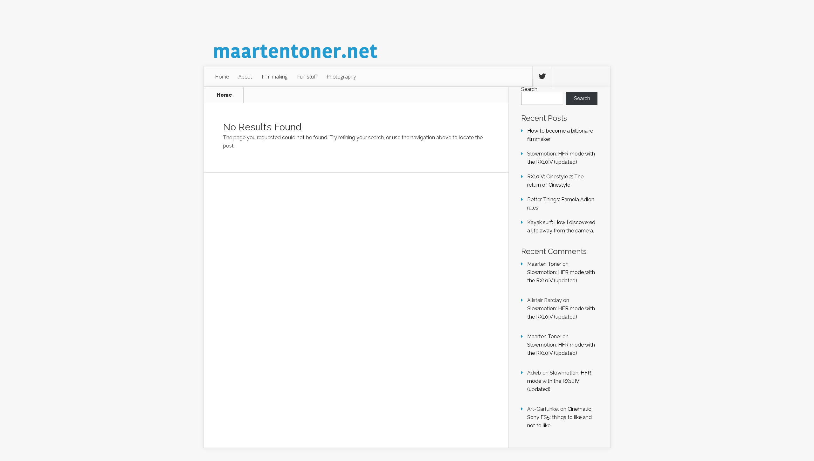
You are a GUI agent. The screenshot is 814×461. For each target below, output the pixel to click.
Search (529, 89)
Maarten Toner (544, 264)
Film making (274, 76)
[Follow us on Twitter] (542, 76)
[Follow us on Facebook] (561, 76)
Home (222, 76)
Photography (341, 76)
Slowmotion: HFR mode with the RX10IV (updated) (559, 381)
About (245, 76)
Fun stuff (307, 76)
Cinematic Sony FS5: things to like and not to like (559, 417)
